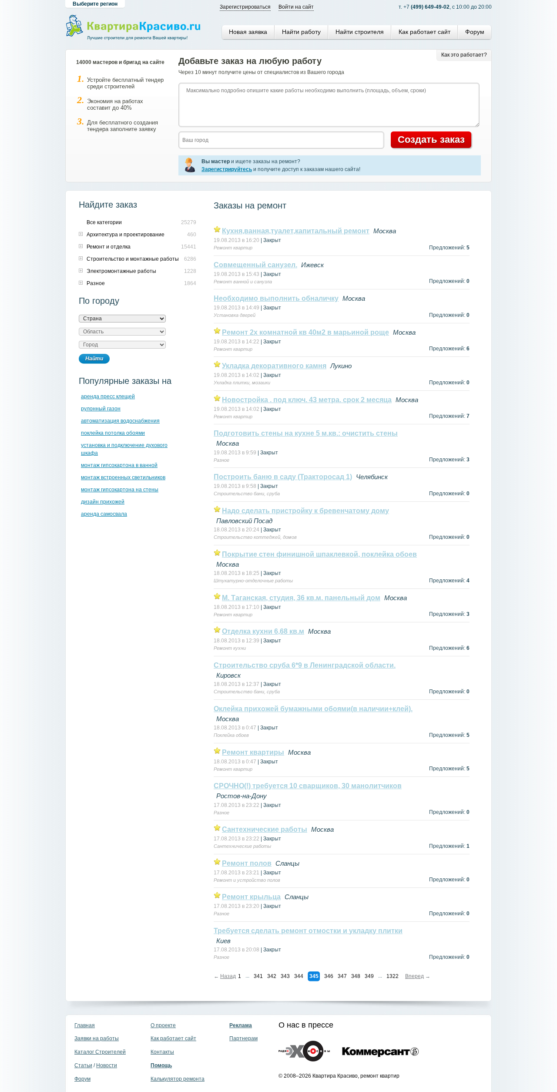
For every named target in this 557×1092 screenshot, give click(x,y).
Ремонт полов (247, 863)
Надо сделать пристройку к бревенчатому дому (305, 510)
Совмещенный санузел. (255, 265)
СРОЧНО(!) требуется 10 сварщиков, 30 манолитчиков (308, 786)
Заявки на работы (96, 1038)
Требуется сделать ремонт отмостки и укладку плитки (308, 930)
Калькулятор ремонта (178, 1079)
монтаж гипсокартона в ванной (119, 465)
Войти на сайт (296, 7)
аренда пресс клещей (108, 396)
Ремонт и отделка (109, 247)
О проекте (163, 1025)
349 (369, 976)
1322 (392, 976)
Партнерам (243, 1038)
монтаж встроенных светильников (123, 477)
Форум (474, 31)
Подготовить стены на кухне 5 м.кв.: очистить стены (306, 433)
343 (285, 976)
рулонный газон (101, 409)
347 (342, 976)
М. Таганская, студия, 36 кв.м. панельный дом (301, 597)
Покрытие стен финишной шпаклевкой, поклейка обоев (319, 554)
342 (271, 976)
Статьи (83, 1065)
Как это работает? (464, 55)
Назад (228, 976)
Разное (96, 283)
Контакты (162, 1052)
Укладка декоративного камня (274, 366)
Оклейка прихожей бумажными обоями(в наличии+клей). (313, 708)
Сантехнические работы (264, 829)
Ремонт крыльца (251, 896)
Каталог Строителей (100, 1052)
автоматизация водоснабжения (120, 421)
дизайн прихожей (102, 502)
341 (258, 976)
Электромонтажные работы (121, 271)
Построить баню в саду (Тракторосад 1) (283, 476)
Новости (106, 1065)
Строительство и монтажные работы (133, 259)
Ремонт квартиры (253, 752)
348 (355, 976)
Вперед (414, 976)
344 (298, 976)
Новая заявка (248, 31)
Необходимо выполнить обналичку (276, 298)
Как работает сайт (424, 31)
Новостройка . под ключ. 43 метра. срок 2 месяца (307, 399)
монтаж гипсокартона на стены (119, 490)
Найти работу (301, 31)
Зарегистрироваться (245, 7)
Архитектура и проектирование (125, 235)
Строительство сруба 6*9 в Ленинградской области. (305, 665)
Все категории (104, 222)
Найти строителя (360, 31)
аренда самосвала (104, 514)
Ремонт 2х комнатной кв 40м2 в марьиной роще (305, 332)
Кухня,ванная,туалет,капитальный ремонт (295, 231)
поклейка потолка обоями (113, 433)
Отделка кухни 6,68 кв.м (263, 631)
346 (328, 976)
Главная (84, 1025)
